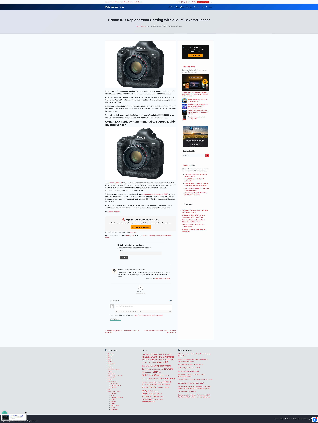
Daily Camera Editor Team (162, 278)
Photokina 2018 (160, 384)
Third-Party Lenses (114, 392)
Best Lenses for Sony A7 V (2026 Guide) (191, 383)
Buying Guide (180, 7)
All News (171, 7)
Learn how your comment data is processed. (149, 315)
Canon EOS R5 (152, 362)
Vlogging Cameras (159, 399)
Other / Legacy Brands (115, 376)
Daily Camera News (114, 7)
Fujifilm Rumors (138, 2)
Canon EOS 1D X (115, 183)
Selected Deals (189, 67)
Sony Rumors (119, 2)
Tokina (113, 403)
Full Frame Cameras (166, 235)
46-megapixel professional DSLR (155, 194)
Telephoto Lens (148, 399)
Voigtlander (114, 409)
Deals (202, 7)
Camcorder (161, 359)
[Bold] (117, 311)
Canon (178, 2)
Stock (161, 396)
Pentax (110, 380)
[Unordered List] (128, 311)
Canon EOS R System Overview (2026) (190, 359)
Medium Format (153, 379)
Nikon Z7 (149, 384)
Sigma (112, 399)
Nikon (188, 2)
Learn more (133, 232)
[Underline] (121, 311)
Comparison (146, 369)
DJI (109, 358)
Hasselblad (111, 364)
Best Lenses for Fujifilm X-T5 (187, 392)
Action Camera (167, 354)
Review (145, 387)
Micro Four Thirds (113, 370)
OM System (111, 374)
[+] (140, 311)
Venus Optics (115, 405)
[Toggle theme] (211, 2)
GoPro (110, 362)
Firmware (209, 7)
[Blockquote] (131, 311)
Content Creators (156, 369)
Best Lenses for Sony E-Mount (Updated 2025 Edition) (195, 380)
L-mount (167, 375)
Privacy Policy (305, 419)
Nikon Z (167, 381)
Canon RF (158, 235)
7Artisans (113, 394)
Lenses (110, 368)
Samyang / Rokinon (117, 397)
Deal (162, 369)
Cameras (127, 235)
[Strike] (124, 311)
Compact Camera (162, 365)
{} (137, 311)
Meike (112, 395)
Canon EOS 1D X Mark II (148, 235)
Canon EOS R (145, 362)
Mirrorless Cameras (147, 382)
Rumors (196, 7)
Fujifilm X (156, 372)
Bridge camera (145, 359)
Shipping (160, 387)
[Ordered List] (126, 311)
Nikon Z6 (144, 384)
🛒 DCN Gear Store (203, 2)
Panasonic (111, 378)
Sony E (145, 390)
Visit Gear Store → (195, 55)
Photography (112, 382)
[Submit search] (207, 155)
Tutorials (113, 388)
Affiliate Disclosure (285, 419)
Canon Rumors (109, 2)
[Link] (135, 311)
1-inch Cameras (147, 354)
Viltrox (113, 407)
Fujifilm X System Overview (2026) (189, 368)
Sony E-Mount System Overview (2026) (190, 364)
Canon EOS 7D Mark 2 (170, 359)
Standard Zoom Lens (150, 396)
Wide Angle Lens (148, 402)
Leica (109, 366)
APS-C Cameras (166, 357)
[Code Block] (133, 311)
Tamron (113, 401)
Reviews (189, 7)
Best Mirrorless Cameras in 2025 (188, 371)
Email (121, 250)
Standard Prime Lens (152, 394)
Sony (183, 2)
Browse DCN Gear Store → (140, 227)
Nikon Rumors (128, 2)
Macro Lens (145, 379)
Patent (153, 384)
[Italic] (119, 311)
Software (166, 387)
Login (170, 300)
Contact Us (296, 419)
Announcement (149, 357)
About (276, 419)
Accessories (157, 354)
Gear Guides (114, 384)
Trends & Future (116, 386)
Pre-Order (167, 384)
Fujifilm (194, 2)
